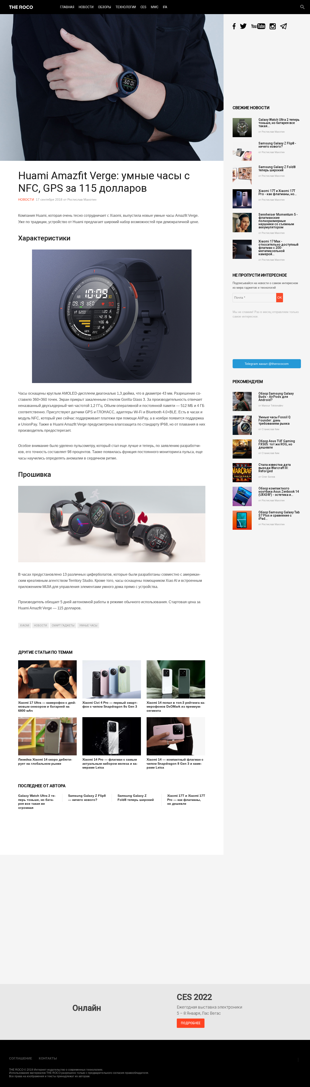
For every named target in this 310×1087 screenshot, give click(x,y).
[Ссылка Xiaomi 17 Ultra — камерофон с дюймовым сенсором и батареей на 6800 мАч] (47, 679)
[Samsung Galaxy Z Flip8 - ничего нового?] (242, 151)
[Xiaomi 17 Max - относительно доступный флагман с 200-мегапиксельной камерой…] (242, 249)
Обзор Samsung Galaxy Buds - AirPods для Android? (276, 397)
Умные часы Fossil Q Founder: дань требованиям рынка (274, 420)
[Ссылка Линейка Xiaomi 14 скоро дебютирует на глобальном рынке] (47, 736)
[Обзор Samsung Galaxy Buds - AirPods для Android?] (242, 401)
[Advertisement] (100, 829)
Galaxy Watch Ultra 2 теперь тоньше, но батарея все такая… (279, 123)
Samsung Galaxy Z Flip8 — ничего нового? (87, 798)
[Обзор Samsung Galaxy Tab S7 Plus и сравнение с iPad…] (242, 520)
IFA (165, 7)
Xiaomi (24, 625)
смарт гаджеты (63, 625)
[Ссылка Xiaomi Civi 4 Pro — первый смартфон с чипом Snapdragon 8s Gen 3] (111, 679)
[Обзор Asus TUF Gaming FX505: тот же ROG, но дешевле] (242, 449)
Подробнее (190, 1023)
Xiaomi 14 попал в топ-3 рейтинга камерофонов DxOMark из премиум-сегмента (176, 706)
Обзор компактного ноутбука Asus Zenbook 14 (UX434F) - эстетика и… (278, 492)
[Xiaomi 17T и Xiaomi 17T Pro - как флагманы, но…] (242, 198)
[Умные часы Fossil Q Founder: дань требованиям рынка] (242, 425)
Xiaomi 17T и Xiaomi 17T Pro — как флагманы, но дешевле (186, 799)
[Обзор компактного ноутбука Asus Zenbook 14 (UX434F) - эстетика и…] (242, 496)
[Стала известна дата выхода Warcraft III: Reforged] (242, 472)
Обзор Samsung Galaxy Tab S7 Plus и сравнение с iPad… (279, 515)
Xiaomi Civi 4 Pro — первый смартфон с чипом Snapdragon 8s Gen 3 (110, 705)
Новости (86, 7)
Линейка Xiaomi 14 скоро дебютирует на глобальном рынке (45, 761)
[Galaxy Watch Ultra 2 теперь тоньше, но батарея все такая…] (242, 127)
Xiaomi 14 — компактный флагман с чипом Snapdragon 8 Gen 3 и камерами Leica (175, 763)
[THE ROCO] (21, 7)
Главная (67, 7)
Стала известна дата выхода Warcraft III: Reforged (274, 468)
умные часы (88, 625)
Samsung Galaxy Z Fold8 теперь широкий (136, 798)
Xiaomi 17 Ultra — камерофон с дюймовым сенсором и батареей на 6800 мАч (47, 706)
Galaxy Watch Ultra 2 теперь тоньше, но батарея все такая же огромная (37, 802)
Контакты (48, 1058)
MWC (154, 7)
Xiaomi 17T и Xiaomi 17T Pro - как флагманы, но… (277, 192)
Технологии (126, 7)
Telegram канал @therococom (267, 364)
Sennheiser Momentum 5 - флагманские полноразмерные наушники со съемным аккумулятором (278, 221)
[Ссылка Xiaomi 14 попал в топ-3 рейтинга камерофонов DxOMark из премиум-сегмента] (176, 679)
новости (40, 625)
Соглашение (20, 1058)
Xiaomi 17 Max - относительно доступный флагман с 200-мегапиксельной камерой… (278, 248)
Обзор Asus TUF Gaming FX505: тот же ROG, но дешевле (276, 444)
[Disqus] (113, 916)
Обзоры (104, 7)
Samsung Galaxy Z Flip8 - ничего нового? (277, 144)
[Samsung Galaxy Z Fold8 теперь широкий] (242, 174)
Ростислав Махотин (81, 199)
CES (143, 7)
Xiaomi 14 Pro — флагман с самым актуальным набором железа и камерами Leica (110, 763)
